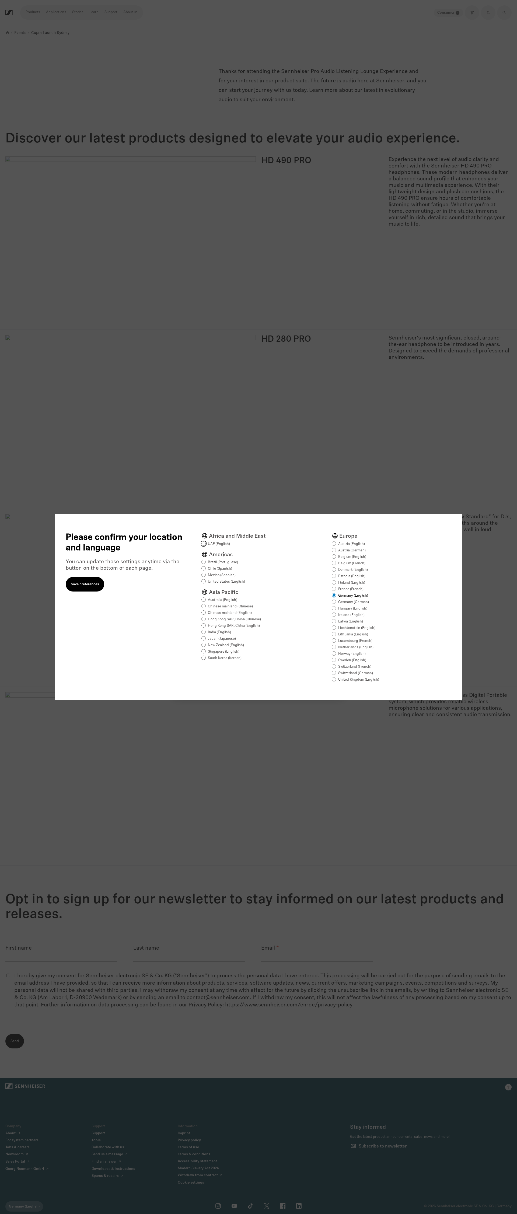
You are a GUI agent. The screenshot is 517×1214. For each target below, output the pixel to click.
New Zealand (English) (226, 645)
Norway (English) (352, 654)
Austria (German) (352, 550)
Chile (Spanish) (220, 569)
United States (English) (226, 581)
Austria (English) (351, 544)
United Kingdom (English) (358, 679)
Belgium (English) (352, 557)
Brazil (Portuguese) (223, 562)
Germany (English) (353, 595)
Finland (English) (351, 583)
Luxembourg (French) (355, 641)
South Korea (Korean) (225, 658)
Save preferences (85, 584)
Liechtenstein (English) (356, 628)
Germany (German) (353, 602)
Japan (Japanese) (222, 639)
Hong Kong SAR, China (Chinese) (234, 619)
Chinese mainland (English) (230, 613)
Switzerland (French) (354, 667)
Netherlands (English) (355, 647)
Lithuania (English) (353, 634)
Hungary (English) (352, 608)
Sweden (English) (352, 660)
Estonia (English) (351, 576)
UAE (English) (219, 544)
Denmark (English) (353, 570)
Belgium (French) (351, 563)
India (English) (219, 632)
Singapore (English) (223, 651)
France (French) (351, 589)
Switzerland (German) (355, 673)
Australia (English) (222, 600)
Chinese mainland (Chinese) (230, 606)
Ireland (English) (351, 615)
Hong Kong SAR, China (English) (234, 626)
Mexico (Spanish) (222, 575)
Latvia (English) (350, 621)
